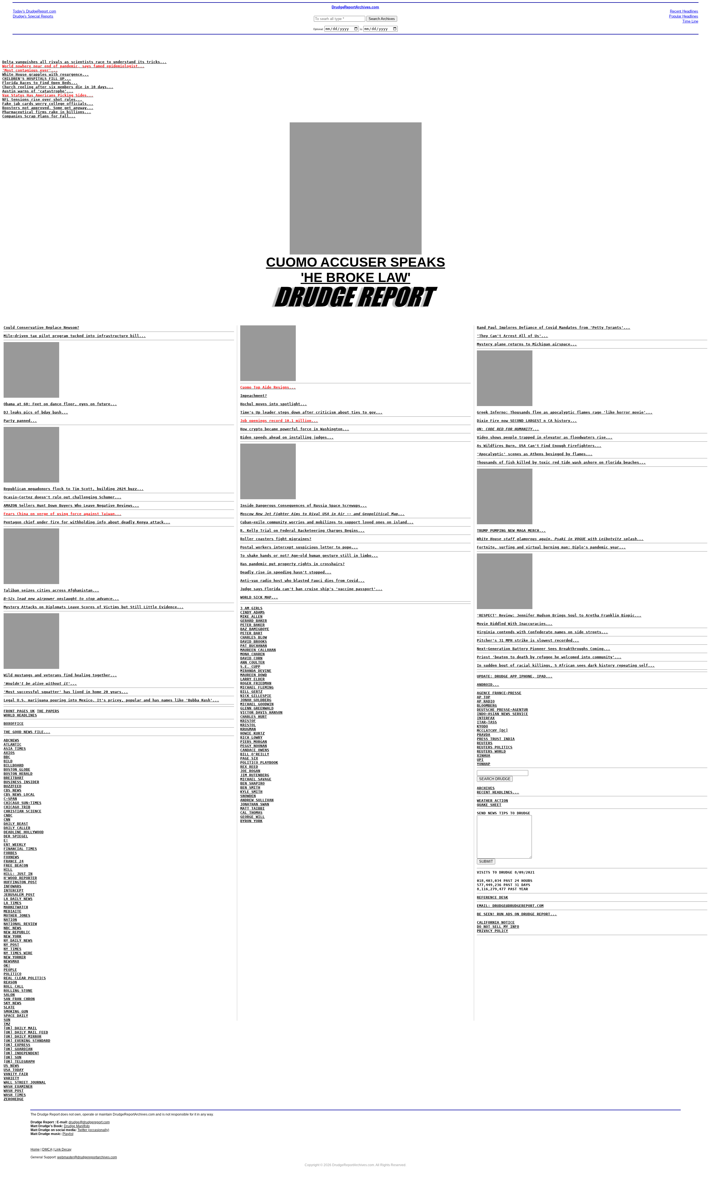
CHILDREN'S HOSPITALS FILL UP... (36, 78)
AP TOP (483, 697)
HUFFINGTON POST (20, 882)
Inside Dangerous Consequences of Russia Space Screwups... (303, 505)
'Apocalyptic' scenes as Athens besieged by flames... (534, 454)
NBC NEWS (12, 928)
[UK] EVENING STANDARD (27, 1040)
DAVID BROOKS (253, 641)
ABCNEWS (11, 740)
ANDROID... (488, 684)
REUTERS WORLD (491, 751)
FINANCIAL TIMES (20, 849)
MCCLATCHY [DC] (492, 730)
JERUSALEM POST (19, 894)
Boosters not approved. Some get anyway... (47, 108)
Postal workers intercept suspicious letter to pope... (299, 547)
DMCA (47, 1149)
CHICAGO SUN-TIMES (22, 803)
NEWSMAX (11, 961)
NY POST (11, 945)
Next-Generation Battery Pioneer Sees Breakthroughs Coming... (543, 649)
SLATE (9, 1007)
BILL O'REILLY (254, 754)
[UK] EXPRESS (17, 1045)
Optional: (318, 29)
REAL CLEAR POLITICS (25, 978)
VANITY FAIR (16, 1074)
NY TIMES (12, 949)
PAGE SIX (249, 758)
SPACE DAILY (16, 1015)
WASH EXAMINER (18, 1086)
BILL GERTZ (251, 691)
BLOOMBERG (487, 705)
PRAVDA (483, 735)
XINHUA (483, 755)
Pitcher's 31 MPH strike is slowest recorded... (528, 640)
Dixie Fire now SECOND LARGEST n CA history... (527, 421)
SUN (7, 1020)
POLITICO (12, 974)
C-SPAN (10, 799)
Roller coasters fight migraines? (275, 539)
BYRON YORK (251, 821)
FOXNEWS (11, 857)
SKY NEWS (12, 1003)
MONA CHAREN (252, 654)
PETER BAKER (252, 625)
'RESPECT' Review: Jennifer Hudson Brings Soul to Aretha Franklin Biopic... (559, 615)
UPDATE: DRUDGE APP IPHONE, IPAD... (514, 676)
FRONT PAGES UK (19, 711)
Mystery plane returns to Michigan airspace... (527, 344)
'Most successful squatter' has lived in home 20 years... (66, 692)
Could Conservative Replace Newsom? (41, 327)
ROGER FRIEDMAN (255, 683)
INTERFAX (486, 718)
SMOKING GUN (16, 1011)
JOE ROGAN (250, 771)
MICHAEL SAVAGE (255, 779)
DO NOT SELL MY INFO (498, 926)
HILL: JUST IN (18, 874)
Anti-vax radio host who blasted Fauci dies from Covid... (302, 580)
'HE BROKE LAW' (355, 277)
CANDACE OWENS (254, 750)
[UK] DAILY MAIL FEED (26, 1032)
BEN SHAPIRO (252, 783)
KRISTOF (248, 721)
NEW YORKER (15, 957)
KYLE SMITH (251, 792)
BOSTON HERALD (18, 773)
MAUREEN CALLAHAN (258, 650)
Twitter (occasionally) (93, 1130)
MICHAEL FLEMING (257, 687)
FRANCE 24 (14, 861)
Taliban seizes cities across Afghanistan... (51, 590)
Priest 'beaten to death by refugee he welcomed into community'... (549, 657)
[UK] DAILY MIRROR (22, 1036)
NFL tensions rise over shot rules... (42, 99)
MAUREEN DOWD (253, 675)
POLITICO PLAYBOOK (259, 762)
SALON (9, 995)
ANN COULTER (252, 662)
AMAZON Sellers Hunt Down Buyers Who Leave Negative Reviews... (71, 505)
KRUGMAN (248, 729)
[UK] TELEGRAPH (19, 1061)
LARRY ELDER (252, 679)
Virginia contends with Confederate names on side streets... (542, 632)
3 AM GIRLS (251, 608)
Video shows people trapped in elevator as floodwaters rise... (544, 437)
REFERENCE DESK (492, 897)
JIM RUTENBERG (254, 775)
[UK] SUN (12, 1057)
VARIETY (11, 1078)
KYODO (482, 726)
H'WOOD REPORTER (20, 878)
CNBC (8, 815)
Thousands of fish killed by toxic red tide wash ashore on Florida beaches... (561, 462)
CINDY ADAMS (252, 612)
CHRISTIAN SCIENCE (22, 811)
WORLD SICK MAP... (259, 597)
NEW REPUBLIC (17, 932)
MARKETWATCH (16, 907)
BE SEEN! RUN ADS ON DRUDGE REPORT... (517, 914)
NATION (10, 920)
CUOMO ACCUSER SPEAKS (355, 262)
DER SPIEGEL (16, 836)
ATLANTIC (12, 744)
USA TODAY (14, 1070)
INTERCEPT (14, 890)
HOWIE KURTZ (252, 733)
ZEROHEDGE (14, 1099)
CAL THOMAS (251, 812)
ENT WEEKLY (15, 844)
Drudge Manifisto (77, 1126)
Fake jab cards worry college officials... (47, 104)
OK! (7, 965)
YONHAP (483, 764)
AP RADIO (486, 701)
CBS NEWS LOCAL (19, 794)
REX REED (249, 767)
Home (35, 1149)
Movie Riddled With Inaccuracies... (514, 624)
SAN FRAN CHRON (19, 999)
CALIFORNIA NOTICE (496, 922)
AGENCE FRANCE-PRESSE (499, 693)
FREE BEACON (16, 865)
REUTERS (484, 743)
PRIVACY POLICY (492, 931)
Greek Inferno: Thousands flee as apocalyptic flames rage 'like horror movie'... (564, 412)
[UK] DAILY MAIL (20, 1028)
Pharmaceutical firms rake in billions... (46, 112)
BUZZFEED (12, 786)
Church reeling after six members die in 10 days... (57, 87)
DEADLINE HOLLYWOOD (24, 832)
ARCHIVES (486, 788)
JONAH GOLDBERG (255, 700)
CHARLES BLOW (253, 637)
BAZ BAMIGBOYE (254, 629)
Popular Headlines (683, 16)
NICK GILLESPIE (255, 696)
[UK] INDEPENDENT (21, 1053)
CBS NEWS (12, 790)
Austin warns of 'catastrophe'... (37, 91)
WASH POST (14, 1091)
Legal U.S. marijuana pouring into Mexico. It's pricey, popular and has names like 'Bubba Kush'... (111, 700)
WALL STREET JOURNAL (25, 1082)
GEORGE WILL (252, 817)
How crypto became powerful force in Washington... (294, 429)
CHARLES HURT (253, 716)
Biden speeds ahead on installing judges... (287, 437)
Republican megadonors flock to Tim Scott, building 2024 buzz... (74, 489)
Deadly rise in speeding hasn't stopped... (285, 572)
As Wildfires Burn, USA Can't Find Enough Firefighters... (539, 446)
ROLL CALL (14, 986)
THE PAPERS (48, 711)
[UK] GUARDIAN (18, 1049)
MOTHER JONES (17, 915)
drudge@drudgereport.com (89, 1122)
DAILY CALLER (17, 828)
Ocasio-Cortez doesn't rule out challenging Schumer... (62, 497)
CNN (7, 819)
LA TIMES (12, 903)
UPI (480, 760)
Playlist (67, 1134)
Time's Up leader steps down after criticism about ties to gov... (311, 412)
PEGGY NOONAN (253, 746)
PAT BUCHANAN (253, 646)
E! (6, 840)
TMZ (7, 1024)
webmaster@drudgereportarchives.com (87, 1157)
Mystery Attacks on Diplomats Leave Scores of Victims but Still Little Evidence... (94, 607)
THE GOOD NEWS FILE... (27, 732)
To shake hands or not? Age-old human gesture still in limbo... (309, 555)
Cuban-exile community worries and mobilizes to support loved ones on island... (327, 522)
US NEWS (11, 1066)
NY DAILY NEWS (18, 940)
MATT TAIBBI (252, 808)
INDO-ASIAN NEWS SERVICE (502, 714)
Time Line (690, 21)
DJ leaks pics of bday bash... (36, 412)
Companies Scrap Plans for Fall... (39, 116)
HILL (8, 869)
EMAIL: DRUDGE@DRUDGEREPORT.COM (510, 906)
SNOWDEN (248, 796)
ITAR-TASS (487, 722)
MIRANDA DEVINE (255, 671)
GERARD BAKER (253, 621)
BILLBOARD (14, 765)
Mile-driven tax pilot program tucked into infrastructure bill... (75, 336)
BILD (8, 761)
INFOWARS (12, 886)
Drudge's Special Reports (33, 16)
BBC (7, 757)
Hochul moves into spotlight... (273, 404)
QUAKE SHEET (489, 805)
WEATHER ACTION (492, 800)
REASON (10, 982)
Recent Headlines (684, 11)
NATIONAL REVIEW (20, 924)
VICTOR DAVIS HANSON (261, 712)
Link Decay (62, 1149)
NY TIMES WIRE (18, 953)
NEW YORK (12, 936)
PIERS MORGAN (253, 742)
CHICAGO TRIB (17, 807)
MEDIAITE (12, 911)
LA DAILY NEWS (18, 899)
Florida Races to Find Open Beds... (40, 83)
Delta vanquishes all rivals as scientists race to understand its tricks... (84, 62)
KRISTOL (248, 725)
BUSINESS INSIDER (21, 782)
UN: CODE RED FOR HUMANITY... (508, 429)
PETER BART (251, 633)
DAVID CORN (251, 658)
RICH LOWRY (251, 737)
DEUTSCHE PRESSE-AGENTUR (502, 710)
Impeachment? (253, 396)
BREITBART (14, 778)
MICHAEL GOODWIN (257, 704)
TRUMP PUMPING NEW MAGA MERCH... (511, 530)
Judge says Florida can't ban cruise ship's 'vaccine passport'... (311, 589)
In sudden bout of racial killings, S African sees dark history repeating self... (566, 665)
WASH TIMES (15, 1095)
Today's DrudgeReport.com (34, 11)
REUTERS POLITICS (494, 747)
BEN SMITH (250, 787)
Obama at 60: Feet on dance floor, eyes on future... (60, 404)
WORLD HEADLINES (20, 715)
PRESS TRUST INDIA (496, 739)
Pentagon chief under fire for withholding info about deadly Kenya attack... (87, 522)
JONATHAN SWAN (254, 804)
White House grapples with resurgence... (45, 74)
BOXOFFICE (14, 723)
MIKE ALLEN (251, 616)
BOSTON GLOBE (17, 769)
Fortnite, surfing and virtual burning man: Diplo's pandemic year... (551, 547)
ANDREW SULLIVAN (257, 800)
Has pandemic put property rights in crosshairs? (292, 564)
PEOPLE (10, 970)
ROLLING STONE (18, 990)
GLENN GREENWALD (257, 708)
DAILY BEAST (16, 824)
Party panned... (20, 421)
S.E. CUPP (250, 666)
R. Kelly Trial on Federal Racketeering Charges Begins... (302, 530)
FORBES (10, 853)
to (361, 29)
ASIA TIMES (15, 748)
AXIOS (9, 753)
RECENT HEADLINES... (498, 792)
